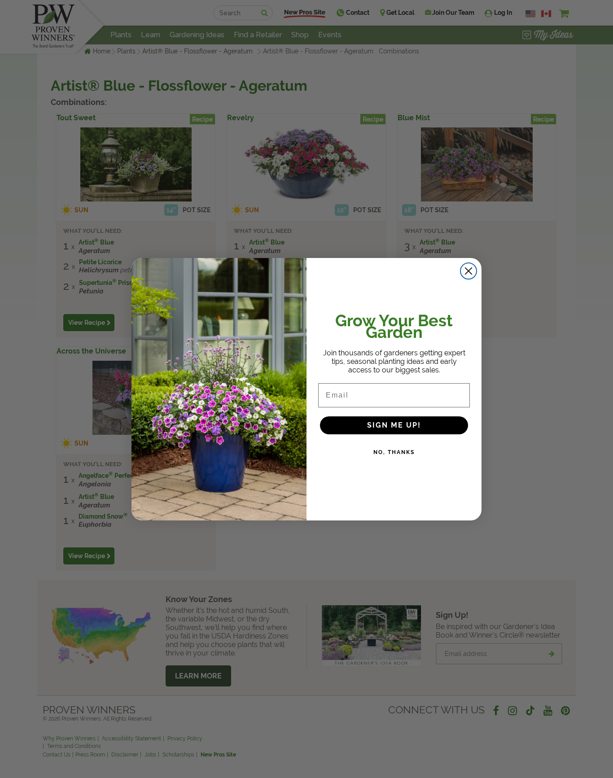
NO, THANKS (394, 452)
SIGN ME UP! (394, 425)
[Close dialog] (468, 271)
